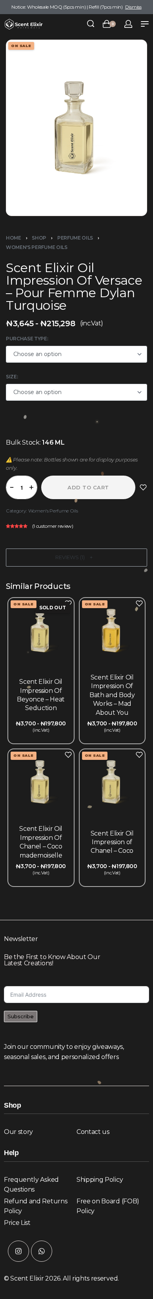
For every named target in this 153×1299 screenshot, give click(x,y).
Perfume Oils (75, 238)
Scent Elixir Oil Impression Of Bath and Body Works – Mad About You (112, 695)
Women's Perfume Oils (36, 247)
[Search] (91, 23)
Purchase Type (26, 339)
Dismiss (133, 7)
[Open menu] (144, 24)
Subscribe (20, 1016)
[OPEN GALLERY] (76, 128)
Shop (39, 238)
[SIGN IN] (128, 24)
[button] (76, 558)
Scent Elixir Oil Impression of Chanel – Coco (112, 841)
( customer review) (52, 526)
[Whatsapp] (41, 1251)
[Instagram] (18, 1251)
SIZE (11, 377)
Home (13, 238)
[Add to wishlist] (143, 487)
